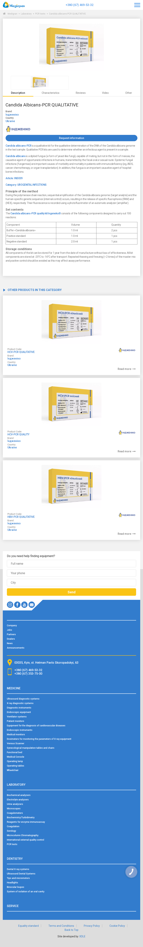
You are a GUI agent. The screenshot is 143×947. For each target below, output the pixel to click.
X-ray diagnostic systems (20, 703)
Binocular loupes (15, 887)
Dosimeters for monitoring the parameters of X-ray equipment (39, 739)
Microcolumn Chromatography (22, 835)
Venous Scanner (15, 743)
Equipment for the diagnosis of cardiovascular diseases (36, 725)
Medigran (12, 13)
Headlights (12, 882)
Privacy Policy (92, 925)
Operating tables (15, 765)
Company (12, 625)
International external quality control (25, 840)
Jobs (9, 630)
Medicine (13, 688)
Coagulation (13, 826)
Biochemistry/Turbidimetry (20, 817)
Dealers (11, 639)
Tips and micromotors (18, 878)
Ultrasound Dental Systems (21, 873)
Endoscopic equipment (19, 712)
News (10, 643)
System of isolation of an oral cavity (25, 891)
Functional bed (14, 752)
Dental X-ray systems (18, 869)
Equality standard (28, 925)
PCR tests (40, 13)
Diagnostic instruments (19, 707)
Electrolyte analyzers (18, 799)
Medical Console (15, 757)
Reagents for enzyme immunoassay (26, 822)
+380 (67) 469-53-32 (79, 5)
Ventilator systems (17, 716)
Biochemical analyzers (19, 795)
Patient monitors (15, 721)
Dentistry (15, 858)
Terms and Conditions (61, 925)
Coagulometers (15, 813)
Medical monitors (16, 734)
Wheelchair (12, 770)
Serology (11, 831)
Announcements (15, 648)
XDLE (82, 936)
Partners (11, 634)
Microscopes (13, 808)
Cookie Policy (117, 925)
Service (13, 906)
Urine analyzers (15, 804)
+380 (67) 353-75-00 (28, 673)
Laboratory (26, 13)
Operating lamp (15, 761)
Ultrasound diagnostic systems (23, 699)
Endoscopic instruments (19, 730)
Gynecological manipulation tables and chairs (30, 748)
